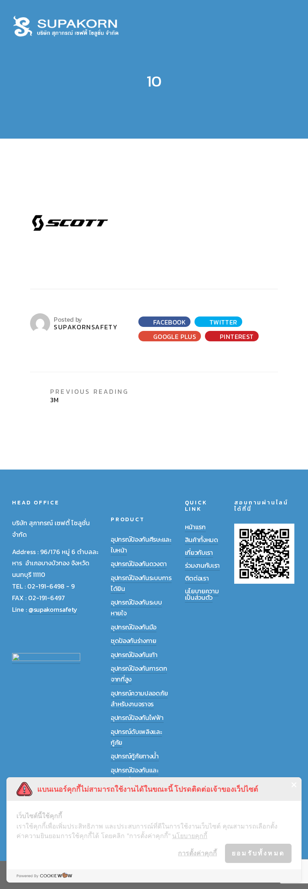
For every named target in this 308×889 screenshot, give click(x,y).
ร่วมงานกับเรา (202, 565)
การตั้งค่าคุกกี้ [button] (197, 853)
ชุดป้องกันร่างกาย (133, 640)
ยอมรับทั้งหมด (258, 853)
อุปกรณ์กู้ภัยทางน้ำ (135, 756)
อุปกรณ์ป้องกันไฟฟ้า (137, 717)
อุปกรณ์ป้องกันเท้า (134, 654)
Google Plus (173, 336)
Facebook (168, 322)
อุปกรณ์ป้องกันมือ (133, 627)
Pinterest (236, 336)
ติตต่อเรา (197, 578)
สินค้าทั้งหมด (201, 539)
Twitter (222, 322)
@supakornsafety (52, 609)
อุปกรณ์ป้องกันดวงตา (138, 563)
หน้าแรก (195, 527)
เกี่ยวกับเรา (199, 552)
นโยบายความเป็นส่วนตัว (202, 594)
